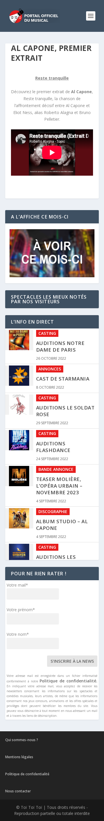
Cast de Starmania (63, 378)
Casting (47, 333)
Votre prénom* (21, 609)
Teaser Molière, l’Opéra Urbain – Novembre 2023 (59, 486)
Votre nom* (18, 634)
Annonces (49, 369)
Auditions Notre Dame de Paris (60, 346)
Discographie (52, 511)
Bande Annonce (55, 469)
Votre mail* (17, 585)
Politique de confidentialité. (68, 681)
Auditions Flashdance (53, 446)
